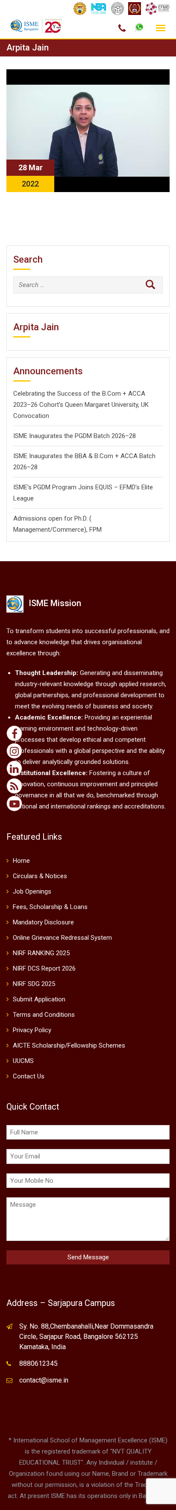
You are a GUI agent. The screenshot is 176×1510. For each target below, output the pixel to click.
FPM (95, 529)
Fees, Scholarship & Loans (50, 907)
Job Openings (32, 891)
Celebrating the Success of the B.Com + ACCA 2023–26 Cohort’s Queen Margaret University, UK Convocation (81, 405)
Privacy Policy (32, 1030)
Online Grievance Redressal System (62, 938)
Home (21, 861)
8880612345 (38, 1363)
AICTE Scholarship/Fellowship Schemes (69, 1045)
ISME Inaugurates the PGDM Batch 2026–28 (74, 436)
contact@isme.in (43, 1380)
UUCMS (23, 1061)
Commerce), (70, 529)
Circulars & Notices (40, 876)
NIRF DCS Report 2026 (44, 968)
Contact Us (28, 1076)
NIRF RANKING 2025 (41, 953)
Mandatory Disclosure (43, 922)
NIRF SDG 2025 (34, 984)
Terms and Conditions (44, 1015)
